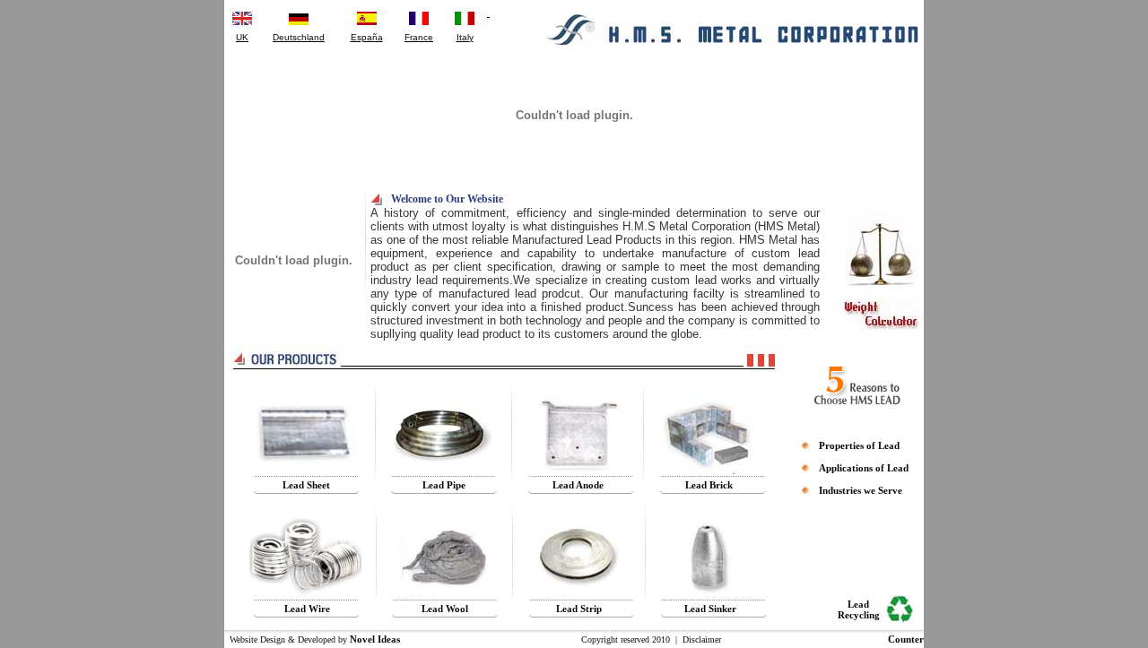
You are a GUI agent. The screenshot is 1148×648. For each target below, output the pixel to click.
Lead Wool (445, 608)
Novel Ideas (375, 639)
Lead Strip (579, 608)
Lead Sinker (710, 608)
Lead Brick (709, 485)
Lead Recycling (859, 609)
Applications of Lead (864, 467)
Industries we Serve (860, 490)
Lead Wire (307, 608)
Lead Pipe (443, 485)
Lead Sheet (306, 485)
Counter (906, 639)
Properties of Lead (859, 445)
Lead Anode (578, 485)
